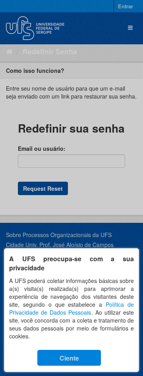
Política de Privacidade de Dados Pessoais (71, 308)
